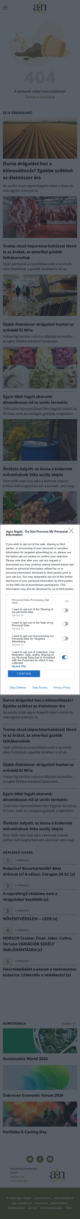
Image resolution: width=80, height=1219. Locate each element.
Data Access (40, 687)
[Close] (72, 532)
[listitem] (40, 601)
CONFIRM (24, 673)
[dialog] (40, 609)
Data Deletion (18, 687)
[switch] (65, 610)
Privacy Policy (62, 687)
